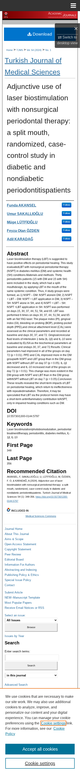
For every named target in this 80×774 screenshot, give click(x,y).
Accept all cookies (40, 749)
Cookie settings (53, 723)
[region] (40, 731)
